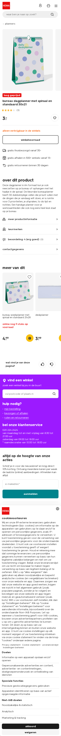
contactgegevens (13, 249)
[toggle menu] (56, 6)
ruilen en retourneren (16, 417)
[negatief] (51, 364)
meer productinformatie (22, 219)
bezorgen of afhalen (16, 413)
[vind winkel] (54, 394)
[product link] (18, 292)
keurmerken (15, 229)
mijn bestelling (12, 408)
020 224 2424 (10, 430)
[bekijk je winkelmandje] (48, 5)
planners (10, 23)
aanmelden (31, 493)
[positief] (42, 364)
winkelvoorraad (30, 139)
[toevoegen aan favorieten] (54, 117)
